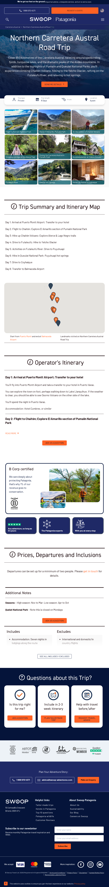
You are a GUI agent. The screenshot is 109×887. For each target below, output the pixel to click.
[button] (50, 286)
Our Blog (74, 812)
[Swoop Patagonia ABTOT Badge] (29, 750)
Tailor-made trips (44, 805)
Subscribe (63, 846)
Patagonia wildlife (45, 816)
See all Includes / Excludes (54, 656)
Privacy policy (79, 883)
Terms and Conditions (57, 872)
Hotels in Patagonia (46, 808)
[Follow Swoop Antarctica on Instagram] (90, 864)
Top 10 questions (44, 812)
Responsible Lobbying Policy (55, 874)
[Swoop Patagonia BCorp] (12, 750)
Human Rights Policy (96, 872)
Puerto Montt (26, 336)
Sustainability (77, 808)
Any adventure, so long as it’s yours (20, 530)
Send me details (53, 84)
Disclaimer (83, 872)
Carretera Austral (12, 27)
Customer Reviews (45, 820)
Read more (10, 433)
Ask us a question (54, 443)
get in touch (90, 571)
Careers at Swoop (79, 816)
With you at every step (85, 531)
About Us (74, 805)
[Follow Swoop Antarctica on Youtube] (100, 864)
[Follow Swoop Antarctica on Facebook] (81, 864)
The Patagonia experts (52, 531)
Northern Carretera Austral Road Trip (38, 27)
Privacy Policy (72, 872)
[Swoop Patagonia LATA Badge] (62, 750)
